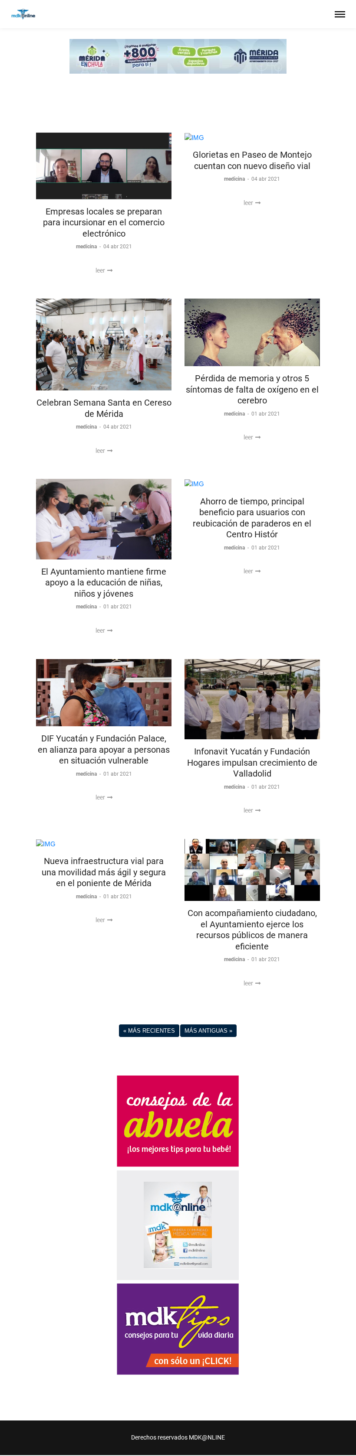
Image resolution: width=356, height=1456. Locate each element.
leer (101, 270)
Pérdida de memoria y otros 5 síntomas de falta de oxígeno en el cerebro (252, 389)
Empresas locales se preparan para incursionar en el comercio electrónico (104, 222)
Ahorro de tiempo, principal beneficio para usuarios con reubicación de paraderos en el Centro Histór (252, 518)
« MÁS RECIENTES (149, 1030)
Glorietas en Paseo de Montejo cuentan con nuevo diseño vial (252, 160)
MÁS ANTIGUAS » (208, 1030)
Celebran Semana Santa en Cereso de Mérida (103, 408)
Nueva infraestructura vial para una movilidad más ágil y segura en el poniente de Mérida (104, 872)
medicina (87, 247)
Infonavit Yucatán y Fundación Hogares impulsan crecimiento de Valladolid (252, 762)
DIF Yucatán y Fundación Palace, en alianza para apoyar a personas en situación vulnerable (104, 749)
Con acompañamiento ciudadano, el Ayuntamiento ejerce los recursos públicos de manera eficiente (252, 930)
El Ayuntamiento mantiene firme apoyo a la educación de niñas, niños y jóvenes (103, 582)
